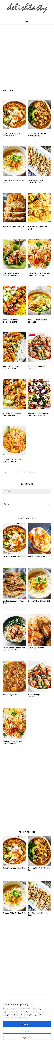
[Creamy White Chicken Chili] (39, 598)
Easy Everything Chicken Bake (36, 181)
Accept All (27, 1024)
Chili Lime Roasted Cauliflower (12, 414)
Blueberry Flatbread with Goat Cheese (38, 414)
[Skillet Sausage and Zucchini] (39, 691)
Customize (27, 1031)
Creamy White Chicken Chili (39, 601)
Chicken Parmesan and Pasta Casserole (39, 274)
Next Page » (29, 472)
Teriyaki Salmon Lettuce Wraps (11, 274)
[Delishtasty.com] (27, 14)
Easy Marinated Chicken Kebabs (11, 321)
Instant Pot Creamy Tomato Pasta (13, 461)
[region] (27, 1021)
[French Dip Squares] (39, 645)
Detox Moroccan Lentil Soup (11, 135)
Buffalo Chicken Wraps (37, 556)
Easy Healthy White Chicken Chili (37, 135)
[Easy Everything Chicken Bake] (39, 910)
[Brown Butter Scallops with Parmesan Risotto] (14, 645)
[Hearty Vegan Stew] (14, 691)
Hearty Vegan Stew (11, 694)
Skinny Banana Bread (13, 227)
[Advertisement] (27, 53)
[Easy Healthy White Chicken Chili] (39, 865)
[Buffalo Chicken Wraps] (39, 553)
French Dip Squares (36, 648)
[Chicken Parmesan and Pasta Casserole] (14, 738)
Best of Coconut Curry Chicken (11, 368)
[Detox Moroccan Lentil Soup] (14, 553)
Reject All (27, 1037)
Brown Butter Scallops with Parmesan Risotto (14, 649)
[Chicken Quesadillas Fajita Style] (14, 598)
